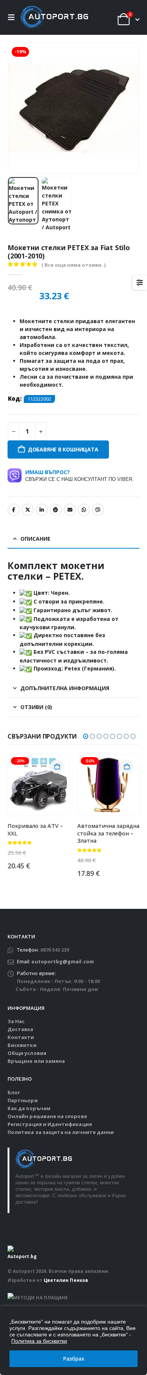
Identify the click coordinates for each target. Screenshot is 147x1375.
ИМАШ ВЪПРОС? (79, 475)
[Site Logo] (54, 17)
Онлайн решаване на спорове (47, 1116)
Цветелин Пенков (66, 1280)
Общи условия (27, 1053)
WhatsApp (84, 510)
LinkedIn (42, 510)
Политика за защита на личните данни (61, 1132)
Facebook (14, 510)
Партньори (23, 1100)
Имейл (70, 510)
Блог (14, 1092)
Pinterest (56, 510)
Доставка (21, 1029)
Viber (98, 510)
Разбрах (73, 1358)
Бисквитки (22, 1045)
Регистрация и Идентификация (50, 1124)
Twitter (27, 510)
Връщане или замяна (36, 1061)
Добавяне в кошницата (63, 449)
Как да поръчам (29, 1108)
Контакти (21, 1037)
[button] (13, 17)
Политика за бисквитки (39, 1341)
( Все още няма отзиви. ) (73, 264)
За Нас (16, 1021)
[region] (73, 1340)
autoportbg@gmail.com (62, 961)
